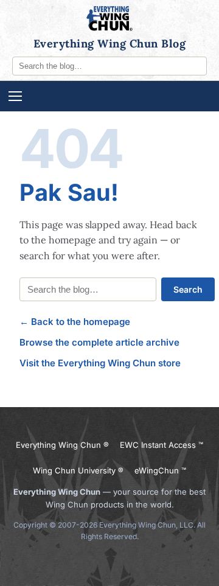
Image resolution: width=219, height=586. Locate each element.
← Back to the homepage (74, 321)
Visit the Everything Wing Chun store (100, 363)
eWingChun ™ (160, 470)
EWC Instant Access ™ (161, 445)
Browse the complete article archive (99, 342)
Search (188, 289)
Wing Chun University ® (78, 470)
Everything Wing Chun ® (62, 445)
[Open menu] (109, 96)
